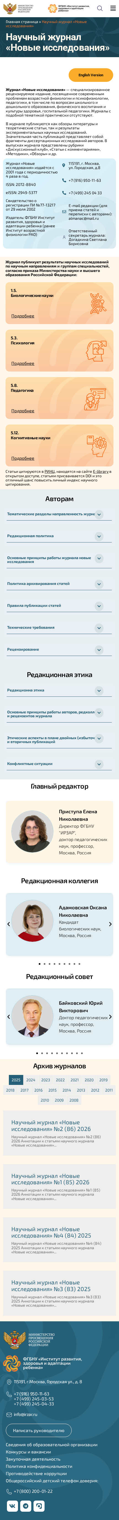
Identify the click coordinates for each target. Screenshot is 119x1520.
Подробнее (22, 315)
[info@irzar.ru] (9, 1415)
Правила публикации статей (34, 605)
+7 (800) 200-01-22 (33, 1491)
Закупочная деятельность (33, 1458)
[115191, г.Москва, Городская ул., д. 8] (9, 1382)
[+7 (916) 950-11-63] (9, 1394)
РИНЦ (50, 471)
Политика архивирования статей (38, 583)
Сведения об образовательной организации (51, 1444)
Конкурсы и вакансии (28, 1451)
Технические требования (31, 627)
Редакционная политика (30, 535)
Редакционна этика (25, 690)
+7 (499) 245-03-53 (34, 1398)
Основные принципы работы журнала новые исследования (49, 559)
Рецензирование (23, 649)
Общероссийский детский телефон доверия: (52, 1480)
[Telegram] (25, 1506)
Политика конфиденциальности (39, 1466)
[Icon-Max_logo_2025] (39, 1506)
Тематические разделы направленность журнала (53, 513)
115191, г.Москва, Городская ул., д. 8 (48, 1381)
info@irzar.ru (25, 1414)
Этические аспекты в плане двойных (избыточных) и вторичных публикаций (55, 739)
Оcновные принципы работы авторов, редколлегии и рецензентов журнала (55, 713)
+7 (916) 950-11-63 (31, 1393)
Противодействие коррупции (36, 1473)
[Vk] (12, 1506)
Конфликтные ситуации (30, 763)
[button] (58, 315)
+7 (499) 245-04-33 (34, 1403)
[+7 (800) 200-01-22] (9, 1491)
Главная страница (22, 21)
